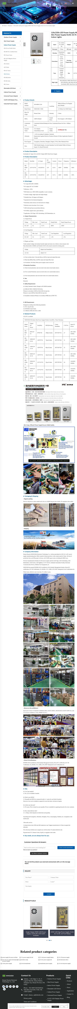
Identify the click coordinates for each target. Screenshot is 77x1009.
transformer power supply (46, 963)
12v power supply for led (27, 957)
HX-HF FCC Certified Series (10, 51)
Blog (68, 997)
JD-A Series (6, 63)
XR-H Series (7, 74)
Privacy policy (28, 998)
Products (10, 25)
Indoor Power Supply (10, 45)
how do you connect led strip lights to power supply (10, 960)
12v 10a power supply (64, 957)
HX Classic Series (8, 55)
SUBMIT (49, 894)
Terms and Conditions (30, 1001)
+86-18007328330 (34, 988)
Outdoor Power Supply (10, 37)
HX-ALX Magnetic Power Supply (10, 59)
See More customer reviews (39, 853)
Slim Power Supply (9, 41)
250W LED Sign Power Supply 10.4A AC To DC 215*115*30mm (35, 932)
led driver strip (24, 959)
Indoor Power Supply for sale (9, 3)
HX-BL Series (7, 81)
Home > (6, 25)
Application (70, 991)
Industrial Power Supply (10, 103)
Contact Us (70, 994)
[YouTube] (3, 986)
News (68, 987)
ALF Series (6, 67)
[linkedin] (4, 989)
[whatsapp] (10, 986)
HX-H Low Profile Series (10, 48)
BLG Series (6, 84)
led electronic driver (63, 959)
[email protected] (44, 147)
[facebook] (13, 986)
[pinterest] (17, 986)
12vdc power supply (7, 963)
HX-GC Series (7, 70)
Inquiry (58, 91)
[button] (46, 940)
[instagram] (7, 986)
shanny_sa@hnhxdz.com (36, 995)
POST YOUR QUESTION (66, 847)
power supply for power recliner (10, 957)
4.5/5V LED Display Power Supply (13, 100)
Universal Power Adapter (11, 96)
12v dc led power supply (65, 963)
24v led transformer (25, 963)
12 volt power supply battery (47, 957)
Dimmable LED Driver (10, 88)
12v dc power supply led (46, 959)
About (69, 984)
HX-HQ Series (7, 77)
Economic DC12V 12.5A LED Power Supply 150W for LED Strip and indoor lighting (62, 933)
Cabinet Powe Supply (10, 92)
